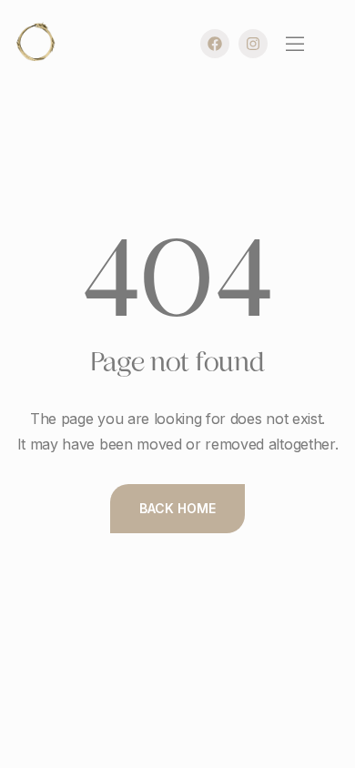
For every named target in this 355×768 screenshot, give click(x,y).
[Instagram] (253, 43)
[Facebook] (214, 43)
